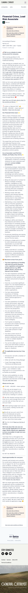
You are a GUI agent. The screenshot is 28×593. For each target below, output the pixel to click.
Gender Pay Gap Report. (13, 479)
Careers (9, 559)
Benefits (4, 110)
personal (5, 68)
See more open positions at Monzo (14, 525)
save (17, 77)
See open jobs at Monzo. (13, 30)
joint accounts (12, 70)
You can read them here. (9, 380)
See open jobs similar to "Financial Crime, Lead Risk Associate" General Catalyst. (15, 34)
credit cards (8, 74)
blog (16, 476)
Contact (3, 559)
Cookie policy (18, 540)
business (13, 68)
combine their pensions (12, 79)
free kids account (18, 72)
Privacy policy (10, 540)
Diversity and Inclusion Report (11, 478)
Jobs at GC (15, 559)
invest (21, 77)
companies (4, 7)
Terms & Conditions (6, 562)
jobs (11, 7)
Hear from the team (14, 110)
